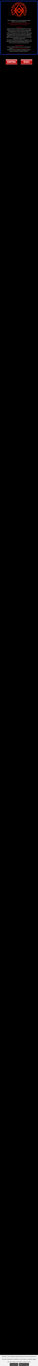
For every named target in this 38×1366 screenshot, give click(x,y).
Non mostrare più (14, 1364)
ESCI (26, 62)
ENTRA (11, 62)
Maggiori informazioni (23, 1364)
